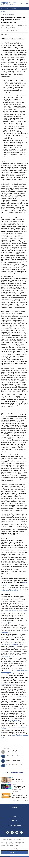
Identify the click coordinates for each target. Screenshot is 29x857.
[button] (5, 748)
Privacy (14, 807)
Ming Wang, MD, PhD (12, 751)
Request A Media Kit (14, 825)
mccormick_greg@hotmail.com (14, 644)
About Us (14, 821)
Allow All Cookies (14, 852)
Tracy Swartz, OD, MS (12, 755)
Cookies (14, 816)
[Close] (26, 840)
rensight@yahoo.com (14, 720)
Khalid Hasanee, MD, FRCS (14, 764)
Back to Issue (5, 12)
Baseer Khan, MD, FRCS (13, 760)
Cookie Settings (14, 848)
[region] (14, 846)
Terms (14, 812)
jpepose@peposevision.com (9, 684)
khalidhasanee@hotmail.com (9, 590)
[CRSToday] (11, 3)
